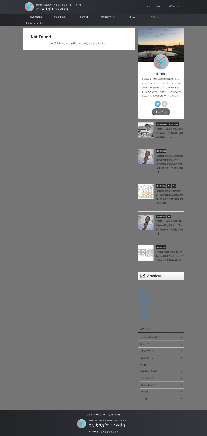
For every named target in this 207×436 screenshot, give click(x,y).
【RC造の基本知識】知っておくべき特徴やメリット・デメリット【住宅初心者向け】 (169, 256)
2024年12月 (144, 284)
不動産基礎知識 (35, 17)
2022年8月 (143, 314)
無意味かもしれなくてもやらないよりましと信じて (109, 420)
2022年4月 (143, 317)
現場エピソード (108, 17)
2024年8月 (143, 299)
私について (161, 111)
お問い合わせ (173, 6)
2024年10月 (144, 292)
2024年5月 (143, 303)
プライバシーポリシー (155, 6)
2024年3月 (143, 310)
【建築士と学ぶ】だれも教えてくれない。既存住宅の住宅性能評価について (169, 133)
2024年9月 (143, 295)
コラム (132, 17)
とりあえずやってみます (52, 9)
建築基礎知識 (59, 17)
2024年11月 (144, 288)
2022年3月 (143, 321)
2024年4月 (143, 306)
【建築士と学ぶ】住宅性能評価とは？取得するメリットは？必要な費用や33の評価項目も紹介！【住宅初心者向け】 (169, 163)
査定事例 (84, 17)
